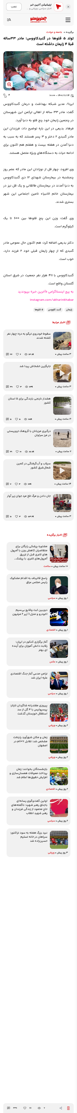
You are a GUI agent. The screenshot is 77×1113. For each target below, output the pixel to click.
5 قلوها (39, 310)
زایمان (69, 310)
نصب (14, 6)
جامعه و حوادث (54, 32)
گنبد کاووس (54, 310)
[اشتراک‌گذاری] (61, 1108)
